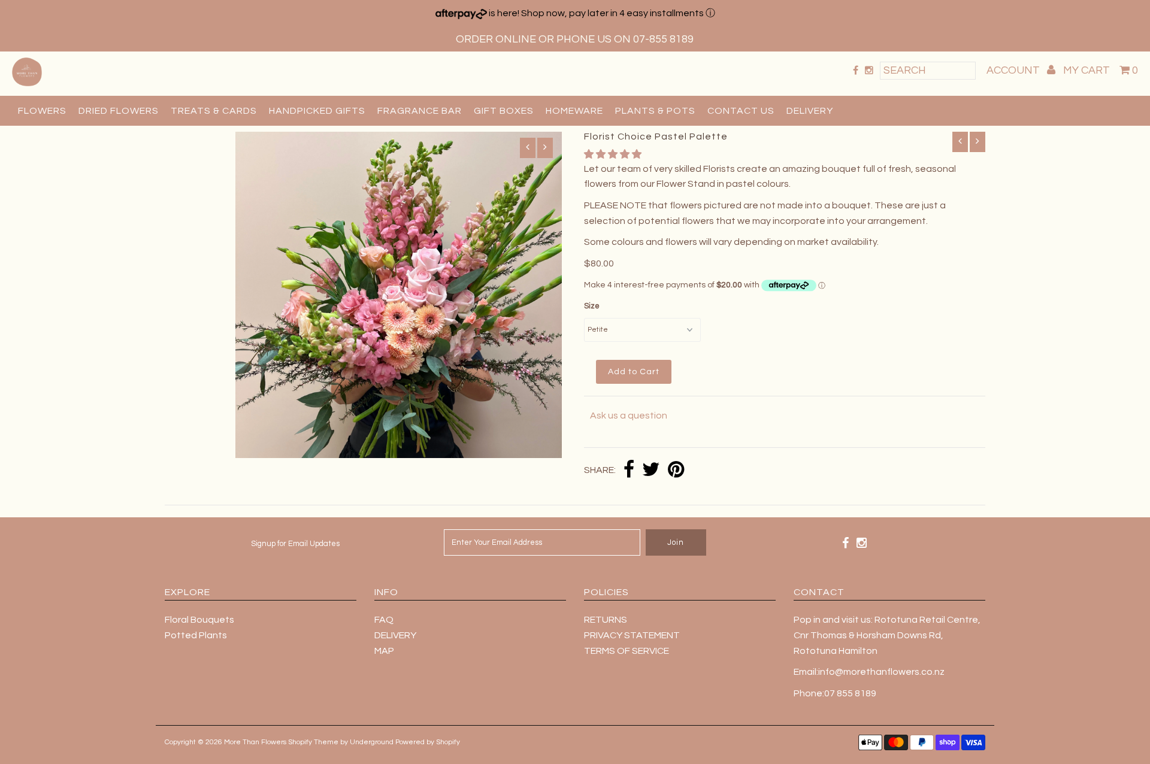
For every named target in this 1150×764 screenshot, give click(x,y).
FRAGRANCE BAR (419, 111)
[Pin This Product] (676, 470)
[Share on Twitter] (651, 470)
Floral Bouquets (199, 619)
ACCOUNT (1014, 70)
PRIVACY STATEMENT (632, 635)
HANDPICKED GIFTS (317, 111)
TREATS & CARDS (214, 111)
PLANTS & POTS (655, 111)
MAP (384, 651)
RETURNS (605, 619)
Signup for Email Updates (295, 543)
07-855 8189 (663, 39)
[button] (613, 154)
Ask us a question (628, 415)
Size (592, 306)
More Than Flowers (255, 742)
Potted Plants (196, 635)
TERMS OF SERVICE (626, 651)
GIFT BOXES (504, 111)
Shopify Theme (313, 742)
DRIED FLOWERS (118, 111)
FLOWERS (42, 111)
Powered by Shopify (427, 742)
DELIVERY (809, 111)
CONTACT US (740, 111)
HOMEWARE (574, 111)
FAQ (384, 619)
